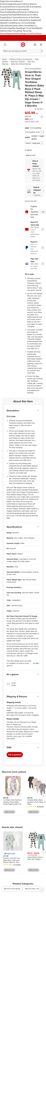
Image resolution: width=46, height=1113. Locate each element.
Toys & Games (13, 17)
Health (14, 15)
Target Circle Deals (28, 28)
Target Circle (26, 33)
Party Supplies (32, 20)
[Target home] (23, 44)
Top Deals (16, 28)
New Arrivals (25, 25)
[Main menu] (5, 44)
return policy (17, 736)
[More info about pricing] (41, 116)
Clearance (15, 25)
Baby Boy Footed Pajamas (21, 64)
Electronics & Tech (27, 17)
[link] (34, 109)
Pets (10, 15)
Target (4, 59)
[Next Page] (42, 132)
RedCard (17, 33)
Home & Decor (16, 7)
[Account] (35, 44)
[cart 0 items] (41, 44)
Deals (8, 25)
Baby (11, 12)
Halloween (17, 4)
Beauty (16, 12)
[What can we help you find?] (23, 51)
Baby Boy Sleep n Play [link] (32, 889)
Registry (10, 33)
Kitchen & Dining (30, 7)
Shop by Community (21, 23)
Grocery (16, 9)
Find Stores (37, 33)
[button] (34, 109)
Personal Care (25, 12)
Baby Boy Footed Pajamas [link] (12, 889)
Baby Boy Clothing (18, 61)
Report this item (31, 201)
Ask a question (14, 754)
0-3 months (30, 132)
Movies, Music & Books (16, 20)
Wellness (21, 15)
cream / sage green (33, 143)
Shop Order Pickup (10, 31)
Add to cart (30, 155)
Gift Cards (9, 23)
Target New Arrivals (8, 1)
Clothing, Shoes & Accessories (20, 59)
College (9, 4)
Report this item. (36, 663)
